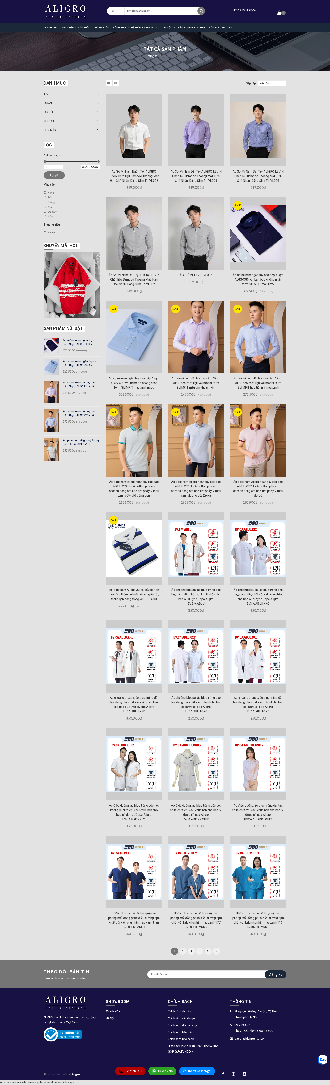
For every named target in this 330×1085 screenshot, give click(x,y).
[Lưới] (109, 83)
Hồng (50, 216)
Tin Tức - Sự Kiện (173, 27)
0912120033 (249, 9)
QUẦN (48, 103)
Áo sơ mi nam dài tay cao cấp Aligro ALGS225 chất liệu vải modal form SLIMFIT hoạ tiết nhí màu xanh (258, 383)
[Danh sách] (116, 83)
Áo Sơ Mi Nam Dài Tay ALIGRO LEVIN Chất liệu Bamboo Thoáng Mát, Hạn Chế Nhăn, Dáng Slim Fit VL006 (258, 176)
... (200, 951)
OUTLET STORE (196, 27)
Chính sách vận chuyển (182, 1018)
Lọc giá (54, 175)
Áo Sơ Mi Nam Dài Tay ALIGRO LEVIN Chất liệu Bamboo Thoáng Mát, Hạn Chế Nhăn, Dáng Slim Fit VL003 (196, 176)
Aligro (51, 232)
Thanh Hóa (113, 1011)
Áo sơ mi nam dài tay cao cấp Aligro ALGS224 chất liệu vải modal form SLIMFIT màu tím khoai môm (196, 383)
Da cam (52, 211)
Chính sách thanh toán (182, 1011)
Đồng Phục (120, 27)
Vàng (50, 192)
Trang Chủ (51, 27)
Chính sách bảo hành (181, 1039)
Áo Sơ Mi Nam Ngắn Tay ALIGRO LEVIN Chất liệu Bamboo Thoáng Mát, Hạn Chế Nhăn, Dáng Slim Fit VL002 (134, 176)
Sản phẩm (84, 27)
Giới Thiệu (68, 27)
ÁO (46, 94)
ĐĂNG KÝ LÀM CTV (220, 27)
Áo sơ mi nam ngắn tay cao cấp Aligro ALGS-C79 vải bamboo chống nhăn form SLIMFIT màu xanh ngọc (134, 383)
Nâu (50, 207)
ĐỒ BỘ (48, 112)
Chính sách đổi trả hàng (182, 1025)
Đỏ (49, 197)
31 (208, 951)
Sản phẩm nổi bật (63, 328)
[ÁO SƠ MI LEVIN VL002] (196, 233)
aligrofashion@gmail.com (250, 1038)
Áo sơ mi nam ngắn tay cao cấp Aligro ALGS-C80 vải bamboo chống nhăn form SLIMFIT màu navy (258, 279)
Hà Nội (110, 1018)
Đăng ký (275, 974)
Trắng (51, 202)
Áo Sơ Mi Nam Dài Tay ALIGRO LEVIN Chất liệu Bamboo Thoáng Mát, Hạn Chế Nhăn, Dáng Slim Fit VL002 (133, 279)
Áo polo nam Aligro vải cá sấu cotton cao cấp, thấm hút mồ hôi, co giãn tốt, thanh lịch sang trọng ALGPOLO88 (134, 594)
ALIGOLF (49, 121)
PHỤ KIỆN (50, 129)
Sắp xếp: (251, 83)
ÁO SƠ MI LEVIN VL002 (196, 275)
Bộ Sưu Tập (102, 27)
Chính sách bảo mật (180, 1032)
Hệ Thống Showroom (145, 27)
